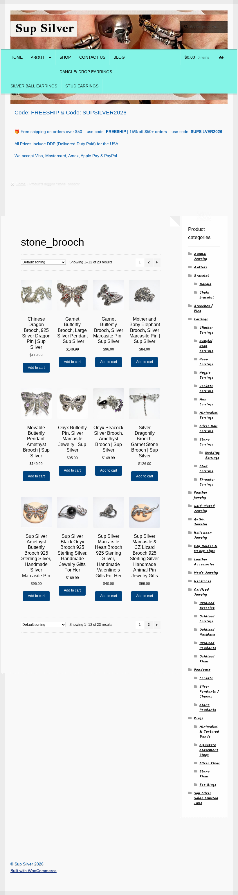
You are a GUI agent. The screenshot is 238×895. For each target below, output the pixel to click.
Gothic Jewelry (200, 522)
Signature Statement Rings (208, 750)
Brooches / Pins (203, 308)
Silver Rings (209, 763)
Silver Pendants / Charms (208, 691)
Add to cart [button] (36, 368)
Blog (119, 57)
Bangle (205, 284)
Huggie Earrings (206, 375)
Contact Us (92, 57)
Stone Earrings (206, 442)
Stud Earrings (81, 86)
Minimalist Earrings (208, 415)
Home (16, 57)
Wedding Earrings (212, 455)
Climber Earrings (206, 330)
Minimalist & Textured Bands (209, 731)
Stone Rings (204, 774)
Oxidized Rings (206, 659)
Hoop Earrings (206, 362)
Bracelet (201, 275)
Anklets (200, 267)
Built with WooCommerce (33, 871)
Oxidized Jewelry (201, 592)
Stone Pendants (207, 707)
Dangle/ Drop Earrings (85, 72)
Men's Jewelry (206, 573)
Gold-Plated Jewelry (204, 508)
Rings (198, 718)
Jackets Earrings (206, 388)
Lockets (206, 678)
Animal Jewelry (200, 256)
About (38, 57)
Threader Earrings (207, 482)
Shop (65, 57)
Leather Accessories (204, 562)
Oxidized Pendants (207, 645)
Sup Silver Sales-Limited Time (206, 798)
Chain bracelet (206, 295)
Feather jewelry (200, 495)
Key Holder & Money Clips (205, 548)
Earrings (201, 319)
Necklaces (202, 581)
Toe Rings (207, 785)
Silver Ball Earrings (33, 86)
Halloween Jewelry (203, 535)
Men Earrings (206, 402)
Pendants (202, 670)
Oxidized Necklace (207, 632)
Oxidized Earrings (206, 619)
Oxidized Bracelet (206, 605)
